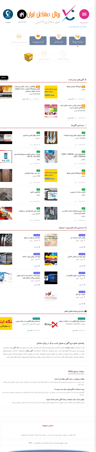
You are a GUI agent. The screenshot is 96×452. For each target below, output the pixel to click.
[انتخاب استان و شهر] (8, 16)
